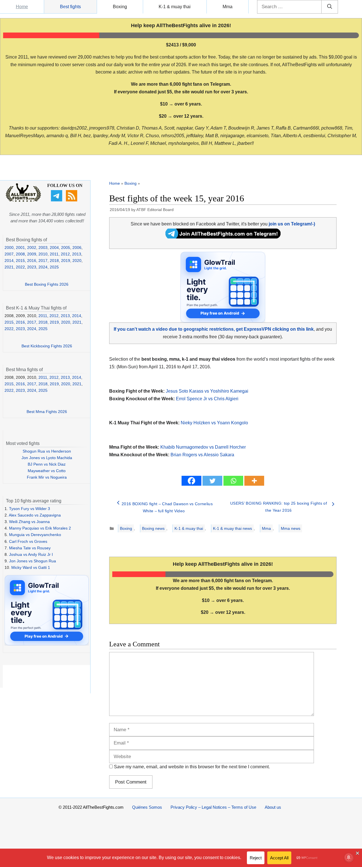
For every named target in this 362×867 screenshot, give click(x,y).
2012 (65, 254)
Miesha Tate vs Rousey (30, 548)
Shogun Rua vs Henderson (47, 451)
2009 (31, 254)
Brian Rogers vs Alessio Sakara (202, 454)
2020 (76, 260)
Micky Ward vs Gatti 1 (30, 567)
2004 (54, 247)
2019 (65, 260)
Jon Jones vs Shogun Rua (32, 561)
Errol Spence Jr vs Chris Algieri (207, 398)
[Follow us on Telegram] (57, 200)
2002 (31, 247)
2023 (31, 267)
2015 (20, 260)
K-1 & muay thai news (232, 528)
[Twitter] (212, 481)
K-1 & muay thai (175, 6)
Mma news (290, 528)
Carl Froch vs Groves (28, 541)
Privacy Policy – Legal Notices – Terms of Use (213, 807)
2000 (9, 247)
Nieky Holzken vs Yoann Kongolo (214, 422)
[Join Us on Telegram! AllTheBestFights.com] (223, 237)
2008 (20, 254)
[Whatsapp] (233, 481)
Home (22, 6)
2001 (20, 247)
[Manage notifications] (348, 857)
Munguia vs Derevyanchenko (35, 534)
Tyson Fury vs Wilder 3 (29, 508)
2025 (54, 267)
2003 (43, 247)
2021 (9, 267)
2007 (9, 254)
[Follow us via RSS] (72, 200)
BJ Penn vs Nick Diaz (47, 464)
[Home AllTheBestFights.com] (23, 200)
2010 (43, 254)
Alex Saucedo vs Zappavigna (35, 515)
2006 (76, 247)
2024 (43, 267)
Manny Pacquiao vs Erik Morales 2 (40, 528)
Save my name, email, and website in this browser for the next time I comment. (192, 766)
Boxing (120, 6)
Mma (227, 6)
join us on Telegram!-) (292, 223)
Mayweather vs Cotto (47, 470)
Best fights (70, 6)
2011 (54, 254)
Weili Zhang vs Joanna (29, 521)
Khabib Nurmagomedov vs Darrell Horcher (203, 447)
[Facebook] (191, 481)
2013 (76, 254)
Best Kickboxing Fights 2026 (46, 346)
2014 (9, 260)
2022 (20, 267)
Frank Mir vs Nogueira (47, 477)
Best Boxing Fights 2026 (46, 284)
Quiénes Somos (147, 807)
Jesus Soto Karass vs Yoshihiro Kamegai (207, 391)
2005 (65, 247)
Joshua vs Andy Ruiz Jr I (31, 554)
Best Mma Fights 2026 (47, 411)
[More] (254, 481)
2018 (54, 260)
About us (273, 807)
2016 (31, 260)
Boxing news (153, 528)
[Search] (329, 7)
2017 (43, 260)
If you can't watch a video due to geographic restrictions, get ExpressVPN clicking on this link (214, 329)
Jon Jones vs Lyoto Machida (46, 457)
